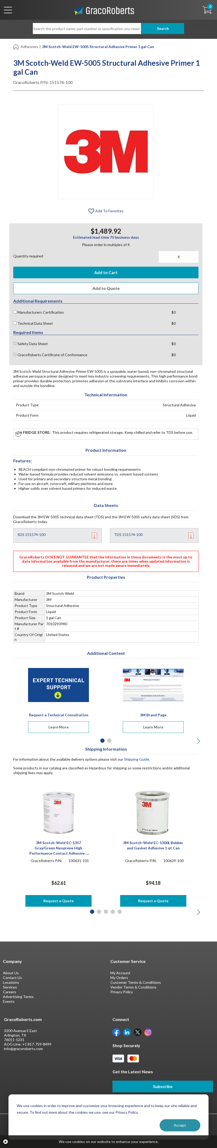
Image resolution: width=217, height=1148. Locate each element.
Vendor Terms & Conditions (133, 987)
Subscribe (163, 1086)
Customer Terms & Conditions (135, 982)
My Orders (119, 977)
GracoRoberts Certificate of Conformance (52, 354)
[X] (138, 1032)
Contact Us (12, 977)
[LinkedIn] (127, 1032)
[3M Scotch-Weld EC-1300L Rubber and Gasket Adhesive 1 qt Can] (153, 812)
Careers (9, 992)
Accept (180, 1125)
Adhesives (29, 46)
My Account (120, 973)
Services (10, 987)
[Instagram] (148, 1032)
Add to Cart (105, 272)
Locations (11, 982)
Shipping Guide (136, 759)
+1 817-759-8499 (36, 1044)
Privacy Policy (121, 992)
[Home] (16, 46)
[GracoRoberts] (103, 9)
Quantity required (28, 256)
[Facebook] (116, 1032)
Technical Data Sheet (35, 323)
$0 (173, 312)
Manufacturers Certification (40, 312)
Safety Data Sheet (32, 343)
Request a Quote (58, 900)
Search (163, 28)
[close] (5, 1142)
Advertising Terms (18, 996)
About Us (11, 973)
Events (9, 1001)
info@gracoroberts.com (23, 1048)
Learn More (58, 727)
